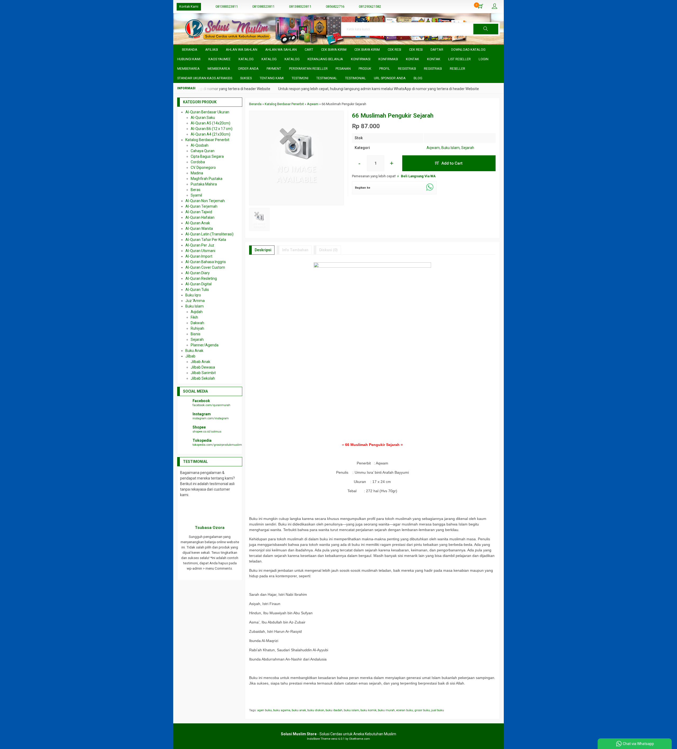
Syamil (196, 195)
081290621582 (370, 6)
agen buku (264, 710)
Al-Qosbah (199, 145)
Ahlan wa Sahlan (281, 50)
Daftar (437, 50)
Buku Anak (194, 350)
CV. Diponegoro (203, 167)
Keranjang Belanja (325, 59)
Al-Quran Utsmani (200, 251)
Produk (365, 69)
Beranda (189, 50)
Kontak (412, 59)
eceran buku (404, 710)
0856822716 (335, 6)
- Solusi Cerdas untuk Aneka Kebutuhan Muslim (338, 734)
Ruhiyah (197, 328)
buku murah (386, 710)
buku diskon (315, 710)
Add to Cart (451, 163)
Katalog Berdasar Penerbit (207, 140)
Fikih (194, 317)
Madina (197, 173)
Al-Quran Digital (198, 284)
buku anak (299, 710)
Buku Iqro (193, 295)
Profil (384, 69)
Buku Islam (450, 148)
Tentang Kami (272, 78)
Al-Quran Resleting (201, 278)
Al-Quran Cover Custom (205, 267)
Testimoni (300, 78)
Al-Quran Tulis (197, 289)
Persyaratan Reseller (308, 69)
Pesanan (343, 69)
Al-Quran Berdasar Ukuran (207, 112)
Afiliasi (211, 50)
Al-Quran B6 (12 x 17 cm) (211, 129)
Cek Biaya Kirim (333, 50)
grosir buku (422, 710)
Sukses (246, 78)
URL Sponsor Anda (390, 78)
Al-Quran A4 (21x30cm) (210, 134)
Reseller (457, 69)
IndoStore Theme (318, 739)
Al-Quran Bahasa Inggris (205, 262)
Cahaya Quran (202, 151)
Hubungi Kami (188, 59)
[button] (485, 29)
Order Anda (248, 69)
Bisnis (195, 334)
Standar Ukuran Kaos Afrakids (204, 78)
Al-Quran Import (198, 256)
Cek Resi (394, 50)
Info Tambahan (295, 250)
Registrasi (407, 69)
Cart (309, 50)
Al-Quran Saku (203, 117)
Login (483, 59)
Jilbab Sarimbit (203, 373)
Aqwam (433, 148)
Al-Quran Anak (197, 223)
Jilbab (190, 356)
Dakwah (197, 323)
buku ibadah (334, 710)
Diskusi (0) (328, 250)
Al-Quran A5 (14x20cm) (210, 123)
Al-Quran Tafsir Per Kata (205, 240)
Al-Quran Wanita (199, 228)
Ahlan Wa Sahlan (241, 50)
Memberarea (188, 69)
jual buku (437, 710)
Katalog (246, 59)
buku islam (351, 710)
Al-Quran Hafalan (199, 217)
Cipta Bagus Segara (207, 156)
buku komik (368, 710)
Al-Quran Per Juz (199, 245)
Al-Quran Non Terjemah (205, 201)
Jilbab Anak (200, 362)
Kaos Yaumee (219, 59)
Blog (418, 78)
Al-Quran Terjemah (201, 206)
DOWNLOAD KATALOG (468, 50)
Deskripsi (263, 250)
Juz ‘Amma (195, 301)
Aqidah (197, 312)
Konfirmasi (360, 59)
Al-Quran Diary (197, 273)
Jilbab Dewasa (203, 367)
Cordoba (198, 162)
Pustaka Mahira (204, 184)
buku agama (281, 710)
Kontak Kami (188, 6)
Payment (274, 69)
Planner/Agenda (204, 345)
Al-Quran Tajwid (198, 212)
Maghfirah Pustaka (206, 178)
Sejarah (467, 148)
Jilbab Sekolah (203, 378)
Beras (195, 190)
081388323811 (227, 6)
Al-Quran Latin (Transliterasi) (209, 234)
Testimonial (326, 78)
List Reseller (459, 59)
